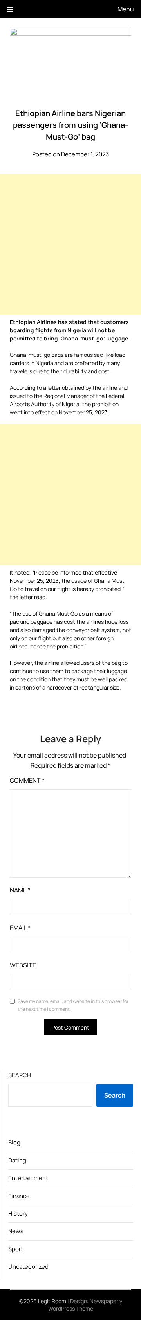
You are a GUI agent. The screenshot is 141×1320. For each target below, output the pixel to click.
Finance (19, 1196)
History (18, 1213)
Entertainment (28, 1178)
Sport (15, 1249)
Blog (14, 1142)
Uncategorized (28, 1267)
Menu (126, 9)
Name (20, 890)
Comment (27, 780)
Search (19, 1075)
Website (23, 965)
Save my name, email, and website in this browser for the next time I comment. (73, 1005)
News (16, 1231)
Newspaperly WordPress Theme (85, 1304)
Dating (17, 1160)
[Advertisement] (70, 244)
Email (20, 927)
